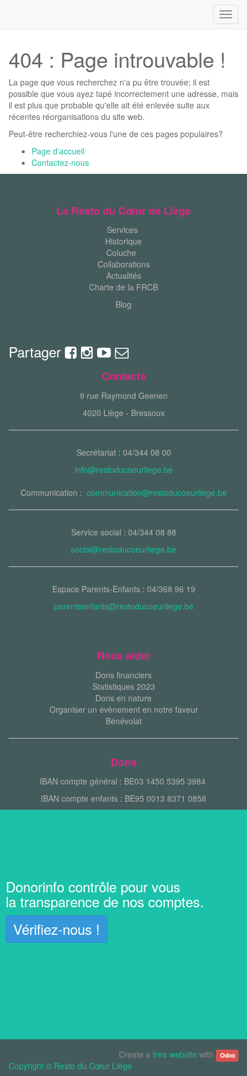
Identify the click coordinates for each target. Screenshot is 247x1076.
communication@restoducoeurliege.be (157, 492)
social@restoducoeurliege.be (123, 549)
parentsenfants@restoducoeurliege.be (124, 606)
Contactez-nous (60, 162)
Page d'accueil (58, 151)
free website (175, 1054)
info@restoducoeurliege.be (124, 469)
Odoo (227, 1055)
